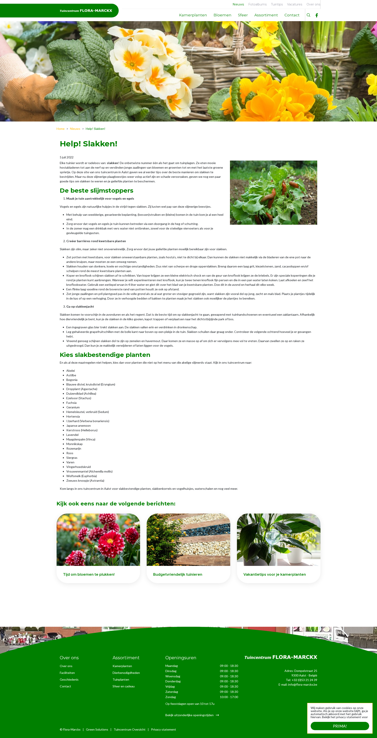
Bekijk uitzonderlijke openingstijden (189, 715)
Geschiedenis (69, 679)
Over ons (66, 666)
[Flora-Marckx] (86, 10)
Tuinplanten (121, 679)
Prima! (340, 726)
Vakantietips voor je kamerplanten (274, 574)
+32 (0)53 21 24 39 (304, 680)
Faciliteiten (67, 673)
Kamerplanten (122, 666)
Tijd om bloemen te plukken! (89, 574)
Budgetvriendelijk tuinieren (177, 574)
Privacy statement (163, 729)
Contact (65, 686)
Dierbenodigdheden (126, 673)
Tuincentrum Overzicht (130, 729)
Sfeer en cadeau (124, 686)
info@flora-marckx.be (302, 684)
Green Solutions (97, 729)
